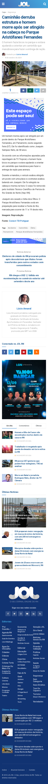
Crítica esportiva (24, 662)
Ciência (5, 656)
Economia (22, 627)
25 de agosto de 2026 (12, 524)
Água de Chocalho (6, 648)
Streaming (21, 699)
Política (36, 652)
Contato (32, 770)
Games (20, 683)
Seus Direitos (39, 685)
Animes (21, 679)
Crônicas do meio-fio (7, 667)
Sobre (4, 770)
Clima (4, 659)
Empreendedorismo (25, 635)
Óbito (33, 228)
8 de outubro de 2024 (13, 58)
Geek (20, 676)
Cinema (5, 681)
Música (4, 687)
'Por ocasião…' (6, 628)
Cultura (5, 678)
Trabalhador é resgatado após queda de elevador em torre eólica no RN (30, 449)
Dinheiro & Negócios (22, 631)
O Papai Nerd (22, 692)
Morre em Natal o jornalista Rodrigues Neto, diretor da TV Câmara (28, 478)
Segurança (12, 12)
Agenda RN (7, 633)
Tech (19, 702)
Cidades (5, 652)
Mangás (20, 689)
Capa (4, 12)
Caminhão (23, 228)
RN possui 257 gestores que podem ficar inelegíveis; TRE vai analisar (29, 463)
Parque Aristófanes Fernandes (29, 232)
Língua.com (22, 654)
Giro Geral (37, 630)
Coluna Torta (8, 663)
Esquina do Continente (6, 672)
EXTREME (21, 665)
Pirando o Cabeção (37, 648)
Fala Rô (36, 655)
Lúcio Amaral (22, 54)
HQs (19, 686)
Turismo (37, 694)
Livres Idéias (38, 634)
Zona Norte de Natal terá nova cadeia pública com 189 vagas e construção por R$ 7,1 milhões (23, 518)
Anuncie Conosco (18, 770)
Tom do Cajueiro (37, 689)
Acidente (12, 228)
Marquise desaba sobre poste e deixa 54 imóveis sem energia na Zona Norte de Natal (29, 551)
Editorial (21, 648)
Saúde (36, 663)
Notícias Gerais (23, 643)
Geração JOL (39, 627)
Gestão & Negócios (21, 639)
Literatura (5, 684)
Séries (20, 695)
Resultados (22, 668)
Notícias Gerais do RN (39, 638)
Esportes (22, 659)
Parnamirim (8, 232)
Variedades (38, 702)
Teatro (4, 695)
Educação (22, 651)
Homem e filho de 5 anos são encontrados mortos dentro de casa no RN (28, 435)
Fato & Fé (22, 673)
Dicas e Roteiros (39, 697)
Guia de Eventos (8, 639)
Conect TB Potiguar (19, 221)
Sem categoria (37, 680)
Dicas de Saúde (39, 671)
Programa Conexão (5, 691)
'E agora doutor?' (36, 667)
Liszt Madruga (7, 642)
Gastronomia (7, 635)
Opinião (36, 643)
